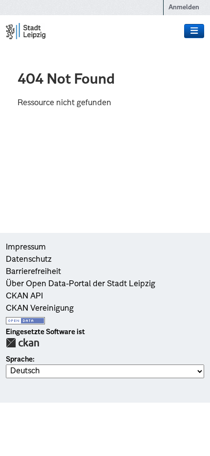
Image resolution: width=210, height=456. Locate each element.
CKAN (22, 343)
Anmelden (183, 7)
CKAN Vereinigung (40, 309)
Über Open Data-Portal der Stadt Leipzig (80, 284)
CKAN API (24, 296)
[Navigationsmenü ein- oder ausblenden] (194, 31)
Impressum (26, 247)
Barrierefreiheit (33, 272)
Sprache (19, 359)
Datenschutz (29, 260)
